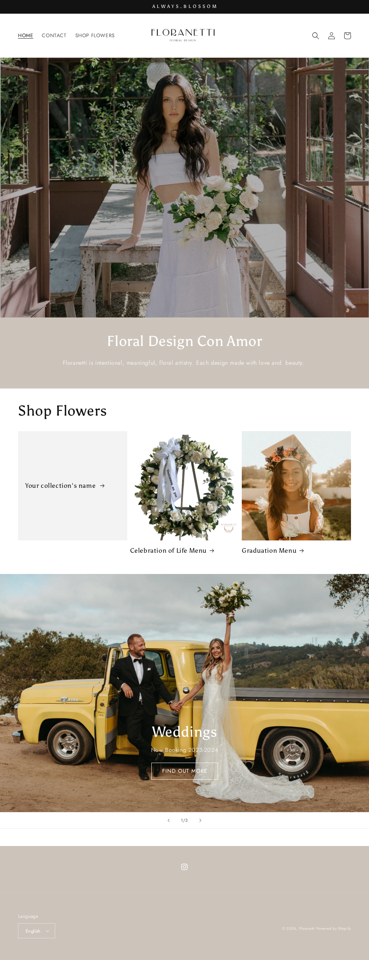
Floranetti (307, 928)
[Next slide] (200, 820)
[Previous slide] (169, 820)
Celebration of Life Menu (168, 550)
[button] (316, 36)
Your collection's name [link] (61, 486)
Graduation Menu (269, 550)
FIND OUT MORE (184, 771)
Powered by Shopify (333, 928)
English (33, 931)
